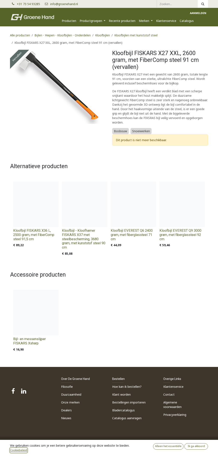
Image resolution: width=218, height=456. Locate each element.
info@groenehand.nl (64, 4)
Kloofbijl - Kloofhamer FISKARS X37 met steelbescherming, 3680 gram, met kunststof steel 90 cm (83, 239)
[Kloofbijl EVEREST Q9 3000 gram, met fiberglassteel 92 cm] (182, 204)
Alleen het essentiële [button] (168, 446)
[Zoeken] (203, 4)
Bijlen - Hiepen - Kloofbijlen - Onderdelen (62, 35)
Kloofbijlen (102, 35)
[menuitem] (69, 21)
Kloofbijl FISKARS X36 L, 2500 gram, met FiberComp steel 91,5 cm (33, 235)
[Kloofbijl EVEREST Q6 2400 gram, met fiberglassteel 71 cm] (133, 204)
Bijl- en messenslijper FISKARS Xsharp (29, 341)
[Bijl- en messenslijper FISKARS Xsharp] (36, 312)
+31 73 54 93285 (30, 4)
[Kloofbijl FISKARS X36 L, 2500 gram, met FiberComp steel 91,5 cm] (36, 204)
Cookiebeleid (18, 450)
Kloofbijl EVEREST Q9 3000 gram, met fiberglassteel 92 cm (180, 235)
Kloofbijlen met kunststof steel (136, 35)
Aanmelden (198, 13)
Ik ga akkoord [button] (196, 446)
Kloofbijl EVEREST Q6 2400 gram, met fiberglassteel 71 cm (132, 235)
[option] (109, 219)
